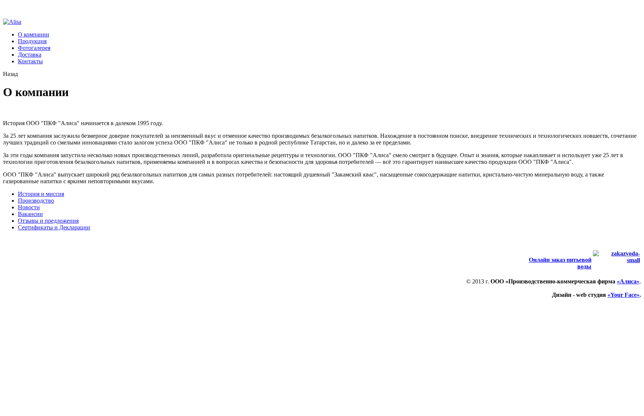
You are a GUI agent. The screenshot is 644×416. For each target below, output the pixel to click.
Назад (10, 74)
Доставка (29, 54)
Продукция (32, 41)
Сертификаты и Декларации (54, 227)
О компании (33, 34)
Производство (36, 200)
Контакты (30, 61)
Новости (29, 207)
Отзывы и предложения (48, 220)
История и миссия (41, 194)
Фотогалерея (34, 48)
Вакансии (30, 214)
